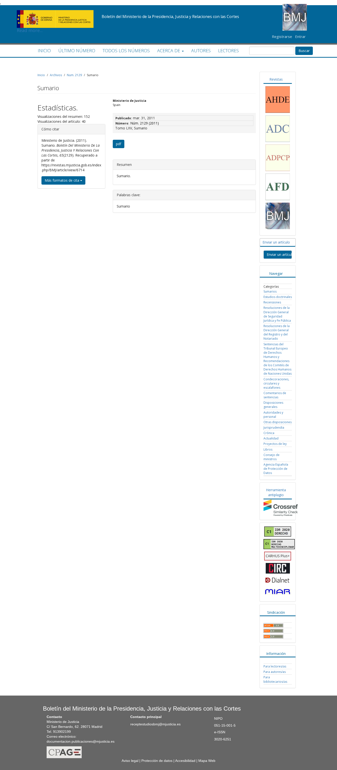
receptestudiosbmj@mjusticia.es (155, 724)
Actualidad (271, 438)
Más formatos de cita (62, 180)
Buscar (304, 50)
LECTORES (228, 50)
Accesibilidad (185, 761)
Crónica (268, 433)
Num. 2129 (74, 75)
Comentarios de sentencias (274, 395)
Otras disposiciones (277, 422)
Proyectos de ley (275, 444)
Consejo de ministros (271, 457)
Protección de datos (156, 761)
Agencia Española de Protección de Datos (275, 468)
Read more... (55, 11)
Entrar (300, 36)
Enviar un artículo (279, 254)
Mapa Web (206, 761)
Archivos (56, 75)
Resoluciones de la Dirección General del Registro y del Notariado (276, 332)
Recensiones (272, 302)
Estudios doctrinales (277, 297)
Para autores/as (274, 672)
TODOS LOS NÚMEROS (126, 50)
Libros (267, 449)
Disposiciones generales (273, 405)
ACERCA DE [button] (169, 50)
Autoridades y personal (273, 414)
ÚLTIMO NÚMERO (76, 50)
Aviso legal (130, 761)
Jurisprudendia (273, 427)
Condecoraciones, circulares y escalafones (276, 383)
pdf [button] (118, 143)
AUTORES (201, 50)
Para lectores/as (274, 666)
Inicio (41, 75)
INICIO (44, 50)
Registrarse (282, 36)
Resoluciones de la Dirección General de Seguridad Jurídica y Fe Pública (277, 314)
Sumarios (270, 291)
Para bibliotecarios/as (275, 679)
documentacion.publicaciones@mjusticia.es (80, 741)
